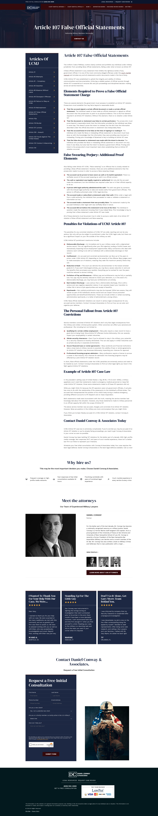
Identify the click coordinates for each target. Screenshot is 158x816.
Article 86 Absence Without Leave (38, 91)
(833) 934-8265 (49, 1)
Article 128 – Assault (36, 132)
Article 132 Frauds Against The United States (39, 137)
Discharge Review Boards (115, 6)
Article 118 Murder (35, 123)
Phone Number (34, 700)
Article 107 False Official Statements (37, 113)
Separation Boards (99, 6)
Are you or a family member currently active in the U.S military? (50, 715)
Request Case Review (123, 1)
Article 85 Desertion (36, 86)
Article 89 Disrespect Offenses (40, 96)
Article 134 (32, 148)
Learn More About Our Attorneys (104, 572)
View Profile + (92, 552)
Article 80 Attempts (36, 76)
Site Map (28, 811)
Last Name (55, 692)
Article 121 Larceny (35, 127)
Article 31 (32, 72)
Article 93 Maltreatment (37, 107)
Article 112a (33, 118)
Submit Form (51, 754)
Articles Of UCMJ (38, 61)
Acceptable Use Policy (42, 739)
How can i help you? (36, 723)
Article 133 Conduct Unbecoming (40, 143)
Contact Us (79, 39)
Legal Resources (107, 1)
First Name (33, 692)
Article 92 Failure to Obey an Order (39, 102)
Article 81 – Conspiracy (37, 81)
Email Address (56, 700)
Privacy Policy (35, 811)
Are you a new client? (36, 707)
